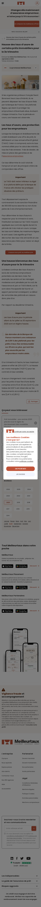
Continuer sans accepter (19, 434)
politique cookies (26, 461)
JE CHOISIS (20, 474)
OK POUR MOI (20, 469)
